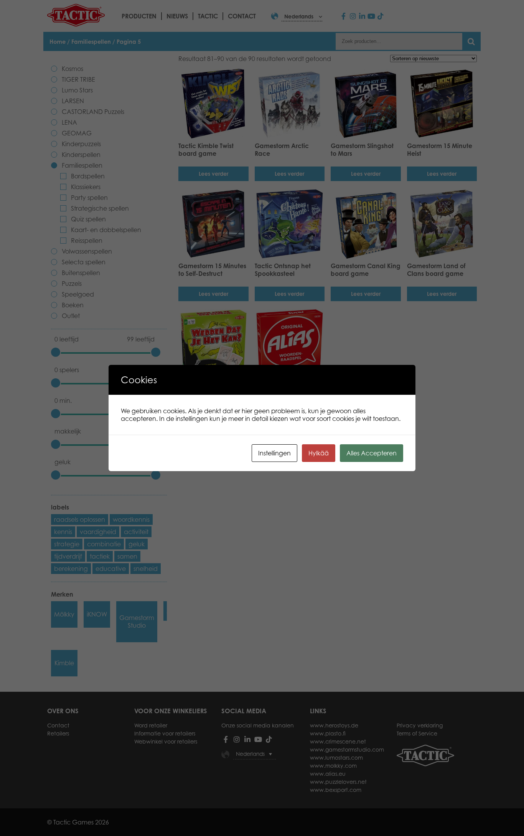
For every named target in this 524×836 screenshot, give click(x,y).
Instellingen (274, 453)
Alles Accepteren (371, 453)
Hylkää (318, 453)
